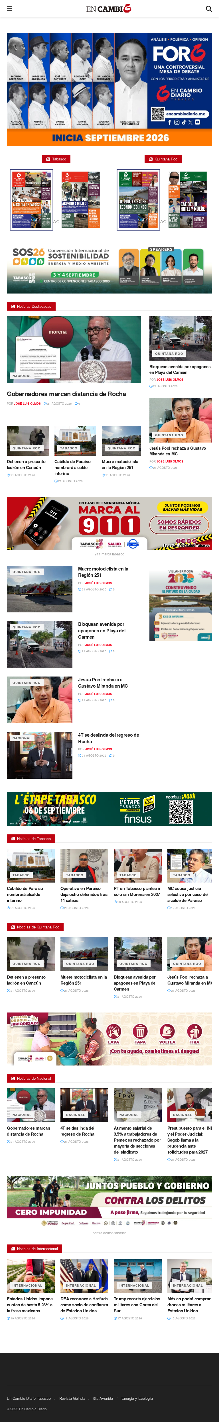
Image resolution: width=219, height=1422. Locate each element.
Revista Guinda (72, 1398)
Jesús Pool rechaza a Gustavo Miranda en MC (177, 451)
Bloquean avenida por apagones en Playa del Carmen (180, 369)
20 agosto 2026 (76, 908)
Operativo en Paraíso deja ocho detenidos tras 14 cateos (84, 894)
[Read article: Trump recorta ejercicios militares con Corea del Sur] (138, 1276)
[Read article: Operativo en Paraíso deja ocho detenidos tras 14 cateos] (84, 866)
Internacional (27, 1285)
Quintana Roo (27, 448)
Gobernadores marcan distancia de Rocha (66, 393)
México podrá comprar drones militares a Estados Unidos (189, 1304)
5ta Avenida (103, 1398)
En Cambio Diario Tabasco (29, 1398)
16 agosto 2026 (183, 1318)
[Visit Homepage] (109, 8)
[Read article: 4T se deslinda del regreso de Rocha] (39, 755)
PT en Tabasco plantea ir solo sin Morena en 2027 (137, 891)
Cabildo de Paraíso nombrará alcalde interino (72, 467)
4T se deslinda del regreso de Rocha (108, 738)
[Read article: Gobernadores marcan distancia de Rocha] (74, 349)
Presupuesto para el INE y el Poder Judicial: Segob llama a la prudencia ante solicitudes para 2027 (190, 1140)
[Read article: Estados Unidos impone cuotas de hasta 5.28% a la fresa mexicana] (31, 1276)
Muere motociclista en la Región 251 (120, 464)
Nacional (22, 376)
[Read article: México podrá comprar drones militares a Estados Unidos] (191, 1276)
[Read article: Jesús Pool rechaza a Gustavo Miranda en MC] (180, 420)
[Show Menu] (9, 8)
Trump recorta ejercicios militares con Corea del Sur (137, 1304)
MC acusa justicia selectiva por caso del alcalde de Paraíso (187, 894)
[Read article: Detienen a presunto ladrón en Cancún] (28, 441)
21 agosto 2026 (59, 404)
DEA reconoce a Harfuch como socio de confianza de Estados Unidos (84, 1304)
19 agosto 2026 (183, 908)
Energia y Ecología (137, 1398)
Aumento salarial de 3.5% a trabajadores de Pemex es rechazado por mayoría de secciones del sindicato (137, 1140)
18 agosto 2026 (76, 1318)
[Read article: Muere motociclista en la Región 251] (123, 441)
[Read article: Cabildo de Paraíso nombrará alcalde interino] (75, 441)
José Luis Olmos (27, 404)
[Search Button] (209, 8)
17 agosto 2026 (129, 1318)
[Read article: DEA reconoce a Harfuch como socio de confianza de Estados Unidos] (84, 1276)
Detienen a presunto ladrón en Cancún (26, 464)
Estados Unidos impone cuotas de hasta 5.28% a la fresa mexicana (30, 1304)
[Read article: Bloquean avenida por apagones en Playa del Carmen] (180, 338)
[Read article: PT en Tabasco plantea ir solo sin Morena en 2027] (138, 866)
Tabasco (69, 448)
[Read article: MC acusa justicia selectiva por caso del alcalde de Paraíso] (191, 866)
